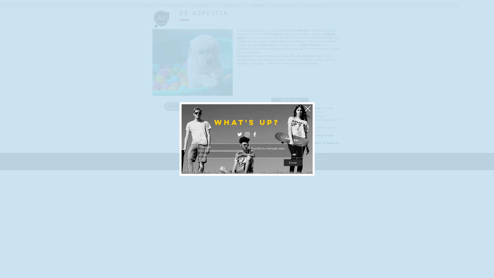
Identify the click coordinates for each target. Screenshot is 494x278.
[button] (308, 109)
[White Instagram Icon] (247, 134)
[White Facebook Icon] (255, 134)
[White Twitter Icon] (240, 134)
